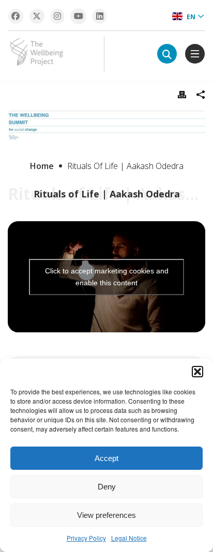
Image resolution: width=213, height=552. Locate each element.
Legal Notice (129, 537)
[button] (197, 371)
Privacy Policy (86, 537)
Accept (106, 458)
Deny (107, 486)
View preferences (106, 515)
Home (42, 166)
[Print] (182, 94)
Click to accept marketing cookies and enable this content (107, 277)
